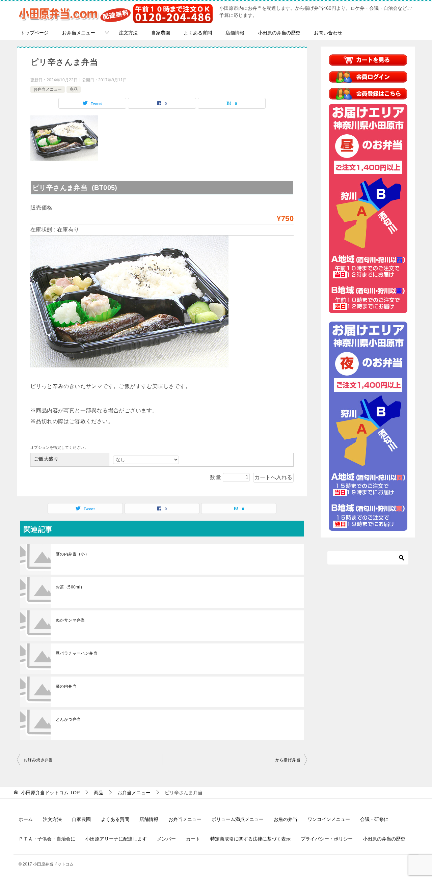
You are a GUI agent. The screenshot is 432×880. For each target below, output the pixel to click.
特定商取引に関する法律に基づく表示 (250, 839)
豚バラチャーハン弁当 (77, 653)
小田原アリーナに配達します (116, 839)
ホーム (26, 819)
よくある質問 (198, 32)
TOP (50, 792)
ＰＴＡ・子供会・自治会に (47, 839)
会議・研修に (374, 819)
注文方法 (128, 32)
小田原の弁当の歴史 (279, 32)
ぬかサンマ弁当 (70, 620)
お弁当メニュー (78, 32)
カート (193, 839)
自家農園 (160, 32)
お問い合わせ (328, 32)
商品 (74, 89)
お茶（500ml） (70, 587)
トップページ (34, 32)
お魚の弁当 (285, 819)
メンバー (166, 839)
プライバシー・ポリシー (327, 839)
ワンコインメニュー (328, 819)
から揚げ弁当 (287, 760)
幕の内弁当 (66, 686)
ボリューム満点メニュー (238, 819)
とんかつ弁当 (68, 719)
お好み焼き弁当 (38, 760)
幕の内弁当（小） (72, 554)
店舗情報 (234, 32)
